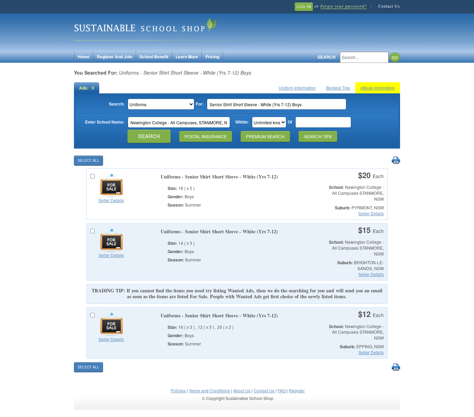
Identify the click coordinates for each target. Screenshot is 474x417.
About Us (242, 390)
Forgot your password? (343, 6)
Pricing (212, 56)
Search (327, 57)
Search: (117, 104)
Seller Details (111, 200)
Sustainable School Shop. (178, 28)
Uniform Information (297, 88)
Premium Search (265, 136)
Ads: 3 (86, 88)
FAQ (282, 390)
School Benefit (153, 56)
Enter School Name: (105, 122)
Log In (304, 6)
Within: (242, 122)
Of (290, 122)
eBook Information (378, 88)
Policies (178, 390)
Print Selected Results (395, 160)
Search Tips (318, 136)
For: (200, 104)
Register (297, 390)
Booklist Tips (338, 88)
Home (84, 56)
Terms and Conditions (209, 390)
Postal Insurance (206, 136)
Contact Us (389, 6)
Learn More (187, 56)
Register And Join (114, 56)
